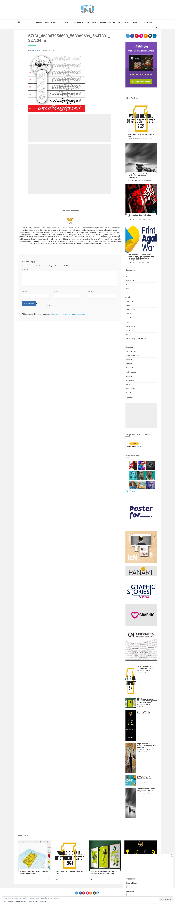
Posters (128, 384)
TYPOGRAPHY (64, 22)
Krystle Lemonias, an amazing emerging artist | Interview (146, 745)
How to (127, 343)
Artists (127, 293)
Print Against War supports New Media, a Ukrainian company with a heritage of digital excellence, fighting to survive (141, 257)
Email (56, 292)
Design (127, 322)
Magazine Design (131, 368)
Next (155, 836)
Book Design (129, 301)
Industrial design (130, 351)
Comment (26, 269)
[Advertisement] (69, 128)
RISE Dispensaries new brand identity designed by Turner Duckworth (147, 700)
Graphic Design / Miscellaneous (135, 339)
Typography (129, 397)
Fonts (127, 335)
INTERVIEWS (91, 22)
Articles (127, 289)
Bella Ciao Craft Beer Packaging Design (139, 216)
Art (126, 285)
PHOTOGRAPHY (78, 22)
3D (126, 276)
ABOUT (135, 22)
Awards (127, 297)
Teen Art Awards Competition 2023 (143, 712)
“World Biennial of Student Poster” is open (141, 135)
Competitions (129, 318)
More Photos (130, 491)
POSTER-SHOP (148, 22)
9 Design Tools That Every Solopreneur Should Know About (34, 872)
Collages (128, 314)
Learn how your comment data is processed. (68, 314)
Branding (128, 305)
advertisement (130, 280)
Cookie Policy (42, 902)
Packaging (128, 376)
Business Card (130, 310)
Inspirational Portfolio (132, 355)
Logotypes (129, 364)
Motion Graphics (130, 372)
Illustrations (129, 347)
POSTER (39, 22)
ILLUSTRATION (50, 22)
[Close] (172, 854)
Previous (152, 836)
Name (24, 292)
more (126, 22)
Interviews (128, 359)
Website (90, 292)
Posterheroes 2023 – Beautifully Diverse (144, 777)
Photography (129, 380)
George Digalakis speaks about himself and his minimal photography (138, 175)
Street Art (128, 393)
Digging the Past (131, 326)
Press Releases (130, 389)
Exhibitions (129, 330)
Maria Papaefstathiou (34, 51)
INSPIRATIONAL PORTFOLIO (110, 22)
